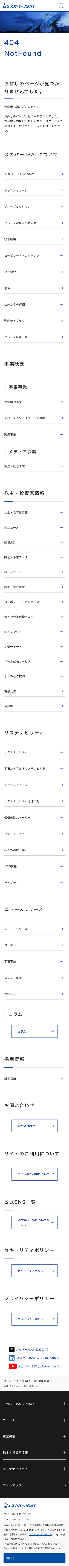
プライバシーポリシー (40, 1534)
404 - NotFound (22, 1380)
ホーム (7, 1380)
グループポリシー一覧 (16, 1519)
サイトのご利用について (17, 1514)
